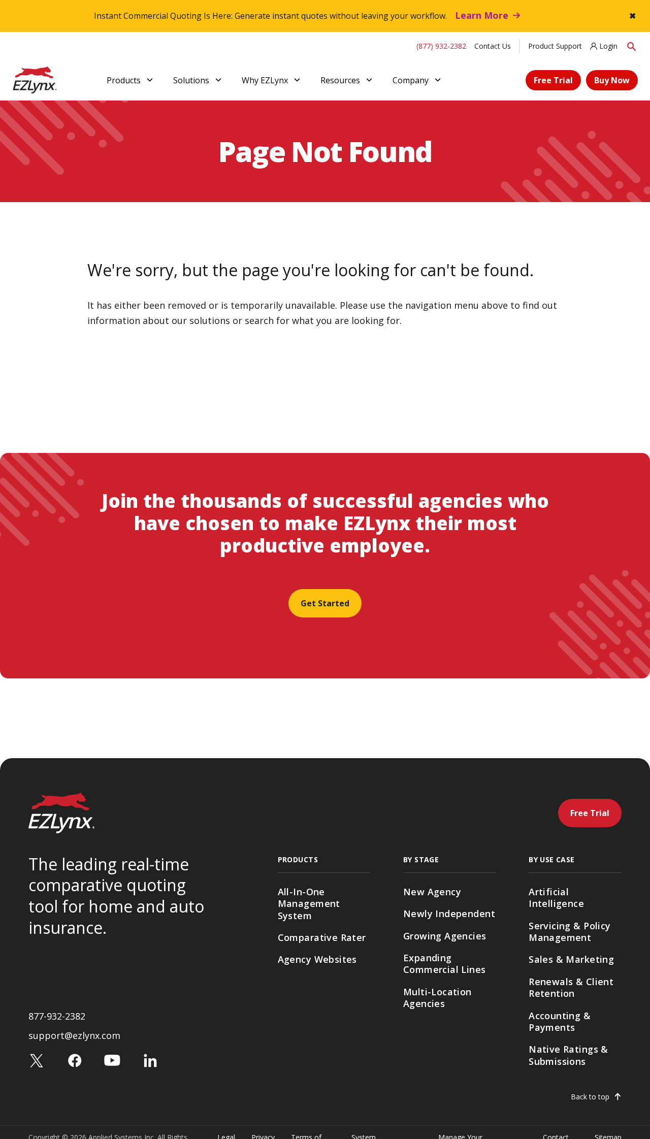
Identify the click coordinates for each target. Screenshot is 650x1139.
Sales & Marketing (571, 959)
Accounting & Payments (560, 1021)
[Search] (632, 46)
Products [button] (124, 80)
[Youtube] (112, 1060)
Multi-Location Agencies (437, 998)
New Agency (432, 892)
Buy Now (612, 80)
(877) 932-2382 (441, 46)
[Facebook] (75, 1060)
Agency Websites (317, 959)
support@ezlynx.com (74, 1035)
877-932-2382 (56, 1016)
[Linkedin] (150, 1060)
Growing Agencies (444, 936)
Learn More (481, 15)
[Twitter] (36, 1060)
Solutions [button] (191, 80)
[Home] (34, 79)
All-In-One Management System (309, 904)
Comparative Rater (322, 937)
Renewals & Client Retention (571, 987)
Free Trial (553, 80)
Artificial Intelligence (556, 897)
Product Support (555, 46)
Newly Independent (449, 913)
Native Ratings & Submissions (568, 1055)
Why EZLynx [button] (265, 80)
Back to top (590, 1097)
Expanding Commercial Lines (444, 963)
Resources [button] (340, 80)
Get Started (325, 603)
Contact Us (492, 46)
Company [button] (411, 80)
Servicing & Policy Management (570, 931)
